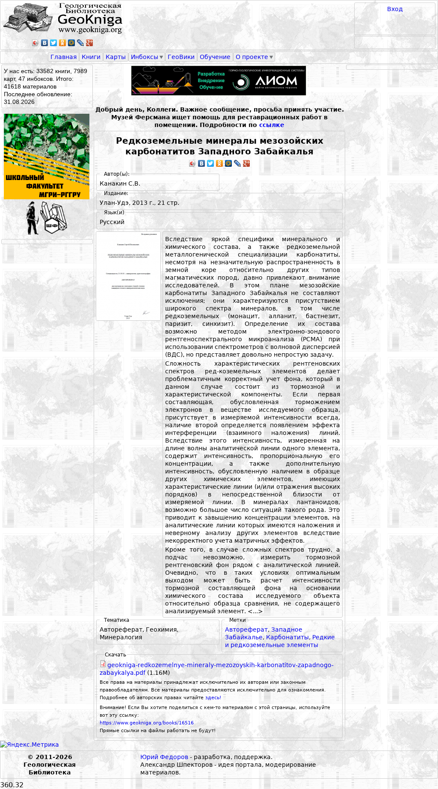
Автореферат (246, 629)
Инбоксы (144, 56)
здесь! (213, 697)
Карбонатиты (287, 637)
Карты (116, 56)
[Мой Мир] (71, 42)
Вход (395, 9)
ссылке (271, 124)
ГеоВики (181, 56)
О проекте (252, 56)
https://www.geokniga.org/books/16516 (147, 723)
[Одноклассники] (62, 42)
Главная (63, 56)
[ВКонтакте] (44, 42)
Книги (91, 56)
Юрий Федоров (164, 757)
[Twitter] (53, 42)
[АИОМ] (219, 80)
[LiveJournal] (80, 42)
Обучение (215, 56)
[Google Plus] (89, 42)
